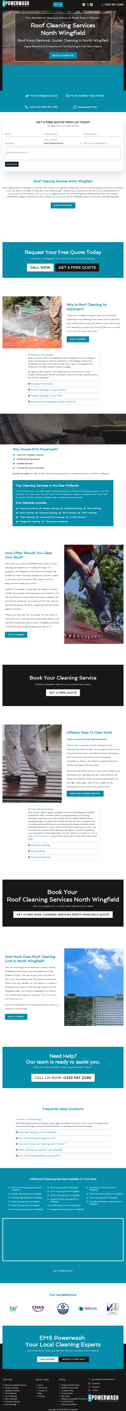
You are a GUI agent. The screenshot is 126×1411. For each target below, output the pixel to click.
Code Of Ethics (67, 1402)
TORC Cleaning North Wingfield (64, 1195)
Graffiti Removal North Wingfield (65, 1205)
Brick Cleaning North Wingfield (64, 1188)
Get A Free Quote (62, 1271)
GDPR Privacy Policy (69, 1388)
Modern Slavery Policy (70, 1385)
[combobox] (63, 143)
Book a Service (63, 55)
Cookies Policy (67, 1391)
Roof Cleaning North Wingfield (25, 1202)
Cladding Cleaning (12, 1391)
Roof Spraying (11, 1396)
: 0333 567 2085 (63, 1078)
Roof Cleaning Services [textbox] (53, 143)
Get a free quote (63, 692)
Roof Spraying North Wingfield (103, 1198)
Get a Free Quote (77, 267)
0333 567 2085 (114, 4)
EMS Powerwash (63, 205)
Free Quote (42, 1388)
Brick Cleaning (10, 1404)
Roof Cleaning (78, 339)
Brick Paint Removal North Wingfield (106, 1194)
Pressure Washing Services (85, 793)
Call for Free (47, 1359)
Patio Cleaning (11, 1399)
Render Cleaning (11, 1388)
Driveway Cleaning (12, 1402)
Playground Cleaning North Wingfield (67, 1209)
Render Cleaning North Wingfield (26, 1194)
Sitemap (41, 1396)
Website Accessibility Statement (74, 1399)
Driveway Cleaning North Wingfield (27, 1209)
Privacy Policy (66, 1393)
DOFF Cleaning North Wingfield (64, 1191)
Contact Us (42, 1391)
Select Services (50, 140)
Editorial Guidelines (69, 1404)
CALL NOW (40, 267)
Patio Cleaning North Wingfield (25, 1205)
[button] (56, 4)
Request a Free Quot (74, 1359)
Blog (40, 1393)
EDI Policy (65, 1396)
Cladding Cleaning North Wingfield (26, 1198)
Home (40, 1385)
